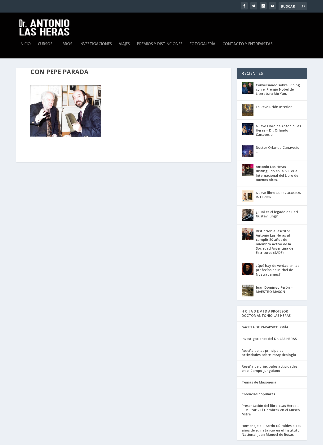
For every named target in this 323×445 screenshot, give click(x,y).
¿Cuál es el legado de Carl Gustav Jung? (277, 214)
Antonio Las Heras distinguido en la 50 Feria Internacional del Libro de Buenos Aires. (277, 173)
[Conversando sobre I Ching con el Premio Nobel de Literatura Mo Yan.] (247, 88)
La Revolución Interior (274, 107)
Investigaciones (95, 44)
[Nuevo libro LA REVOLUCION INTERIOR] (247, 196)
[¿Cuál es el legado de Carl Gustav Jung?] (247, 215)
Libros (66, 44)
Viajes (124, 44)
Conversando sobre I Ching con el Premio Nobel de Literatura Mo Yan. (278, 89)
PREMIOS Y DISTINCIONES (160, 44)
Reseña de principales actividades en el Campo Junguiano (269, 368)
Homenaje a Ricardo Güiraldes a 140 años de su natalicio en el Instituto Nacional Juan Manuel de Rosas (271, 429)
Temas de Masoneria (259, 382)
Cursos (45, 44)
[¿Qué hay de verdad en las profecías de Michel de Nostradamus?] (247, 269)
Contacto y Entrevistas (248, 44)
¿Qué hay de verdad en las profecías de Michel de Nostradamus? (277, 269)
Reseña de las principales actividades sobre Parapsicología (269, 352)
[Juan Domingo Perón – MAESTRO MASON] (247, 290)
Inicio (25, 44)
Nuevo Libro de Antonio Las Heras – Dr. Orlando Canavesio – (278, 130)
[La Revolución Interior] (247, 110)
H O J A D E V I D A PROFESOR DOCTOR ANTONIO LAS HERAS (266, 313)
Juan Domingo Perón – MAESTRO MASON (274, 289)
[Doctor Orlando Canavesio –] (247, 151)
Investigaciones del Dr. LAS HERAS (269, 338)
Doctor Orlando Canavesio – (277, 149)
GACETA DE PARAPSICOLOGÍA (265, 327)
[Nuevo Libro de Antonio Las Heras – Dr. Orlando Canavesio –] (247, 129)
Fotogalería (202, 44)
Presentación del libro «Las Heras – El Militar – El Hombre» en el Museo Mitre (271, 409)
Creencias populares (258, 394)
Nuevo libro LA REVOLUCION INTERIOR (278, 194)
